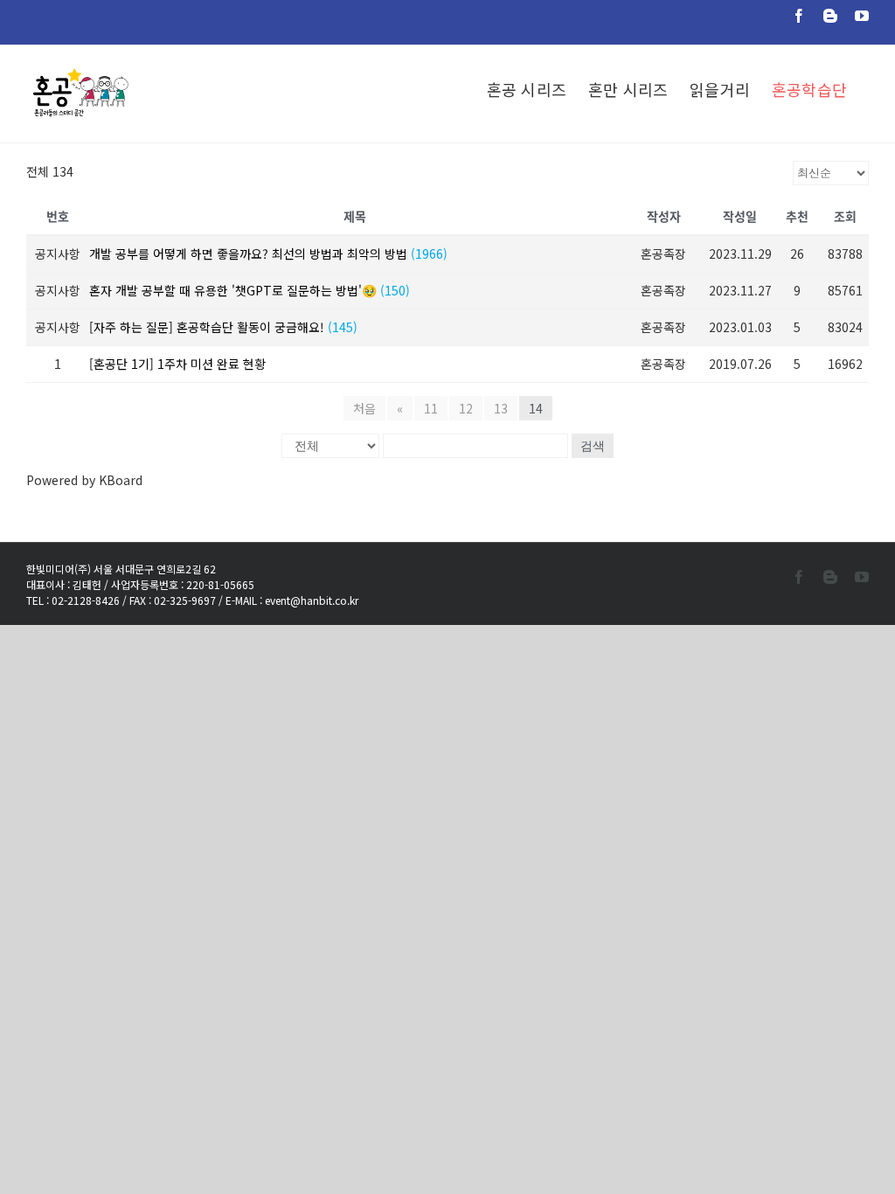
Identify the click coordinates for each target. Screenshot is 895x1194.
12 (466, 408)
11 (431, 408)
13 (501, 408)
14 (536, 408)
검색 (592, 446)
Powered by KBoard (84, 480)
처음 (364, 408)
